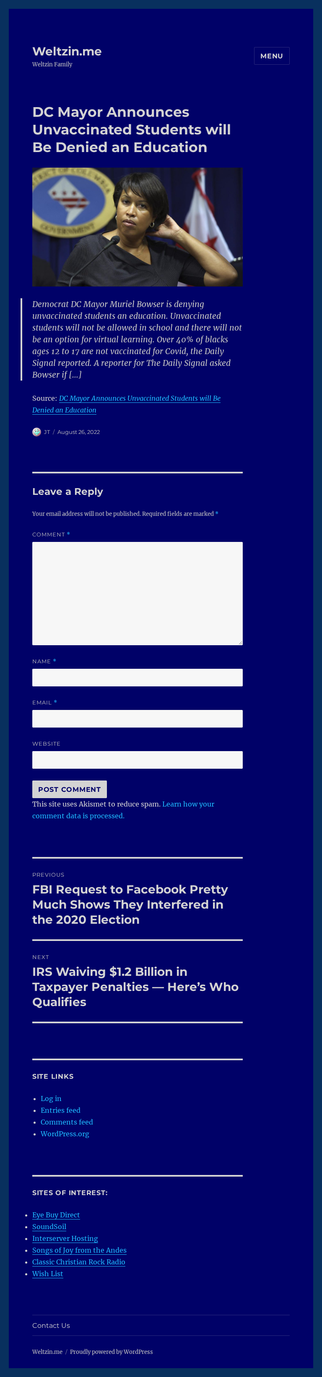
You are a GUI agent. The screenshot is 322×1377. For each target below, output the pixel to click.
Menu (271, 56)
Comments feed (67, 1122)
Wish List (47, 1273)
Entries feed (60, 1110)
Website (46, 743)
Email (44, 702)
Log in (51, 1098)
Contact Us (51, 1326)
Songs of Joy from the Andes (79, 1250)
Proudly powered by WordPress (111, 1352)
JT (47, 431)
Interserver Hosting (65, 1238)
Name (44, 661)
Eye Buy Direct (56, 1215)
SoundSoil (49, 1226)
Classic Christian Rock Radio (78, 1262)
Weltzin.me (67, 51)
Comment (51, 534)
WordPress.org (65, 1134)
